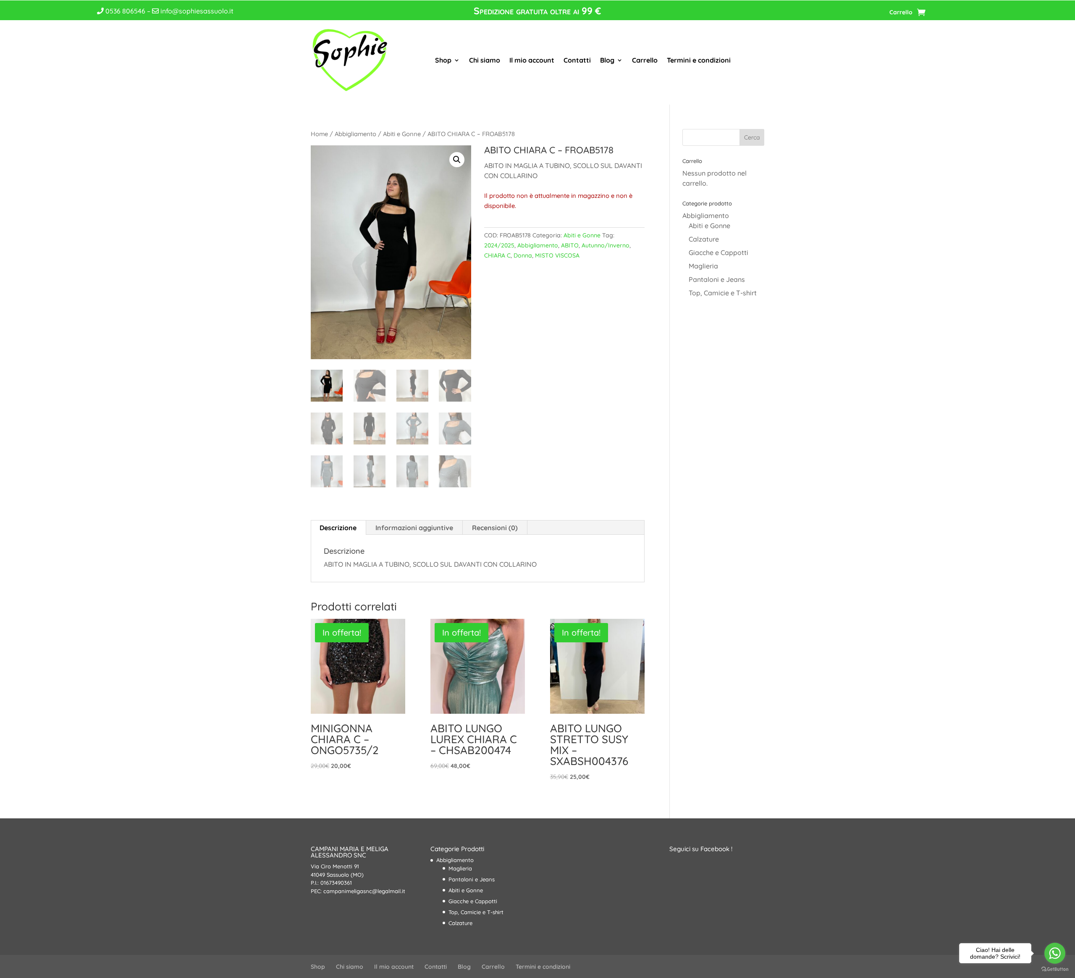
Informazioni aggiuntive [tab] (414, 527)
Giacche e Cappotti (718, 252)
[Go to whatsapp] (1054, 953)
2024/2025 (499, 245)
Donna (523, 255)
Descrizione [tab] (338, 527)
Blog (607, 60)
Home (319, 134)
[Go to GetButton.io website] (1054, 969)
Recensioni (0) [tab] (495, 527)
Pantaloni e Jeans (717, 279)
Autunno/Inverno (605, 245)
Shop (443, 60)
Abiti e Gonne (402, 134)
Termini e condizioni (699, 60)
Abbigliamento (355, 134)
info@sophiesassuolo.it (196, 11)
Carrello (900, 12)
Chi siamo (484, 60)
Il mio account (531, 60)
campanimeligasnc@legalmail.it (364, 891)
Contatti (577, 60)
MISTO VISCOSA (557, 255)
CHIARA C (497, 255)
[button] (456, 159)
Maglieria (703, 266)
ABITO (570, 245)
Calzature (704, 239)
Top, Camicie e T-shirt (723, 293)
